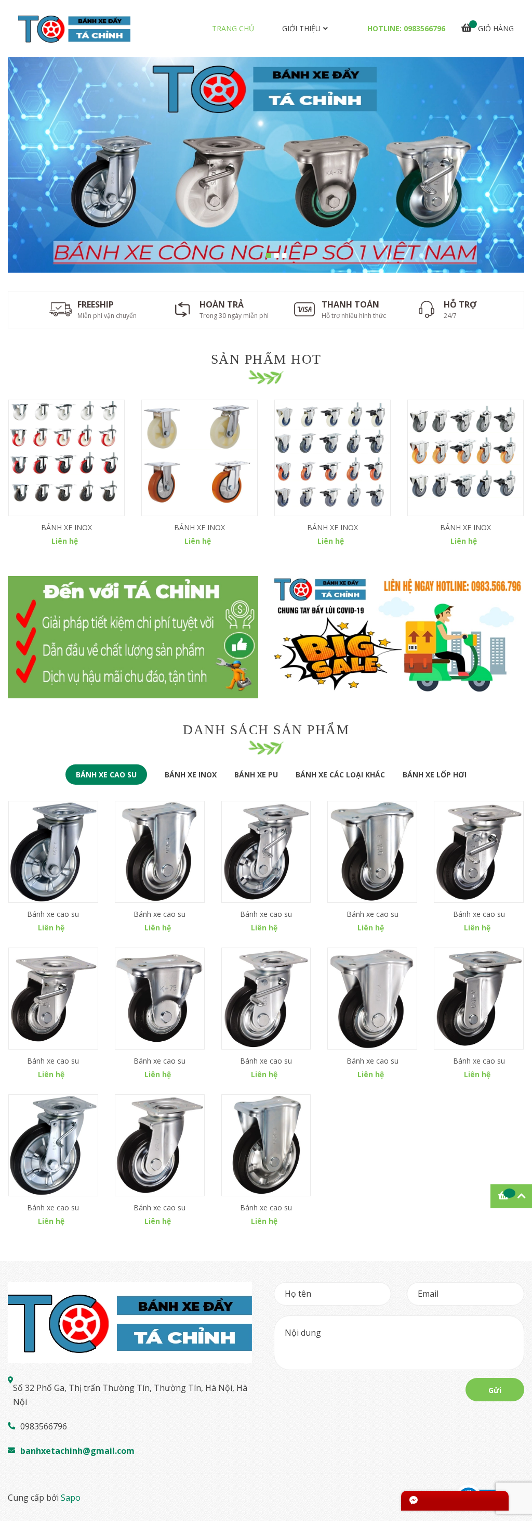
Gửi (494, 1390)
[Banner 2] (399, 637)
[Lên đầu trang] (514, 1471)
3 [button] (284, 255)
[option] (266, 165)
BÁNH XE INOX (66, 527)
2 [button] (276, 255)
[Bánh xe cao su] (53, 852)
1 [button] (268, 255)
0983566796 (424, 28)
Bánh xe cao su (53, 914)
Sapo (71, 1497)
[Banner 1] (133, 637)
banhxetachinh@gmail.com (77, 1450)
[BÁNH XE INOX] (66, 458)
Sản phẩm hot (266, 359)
